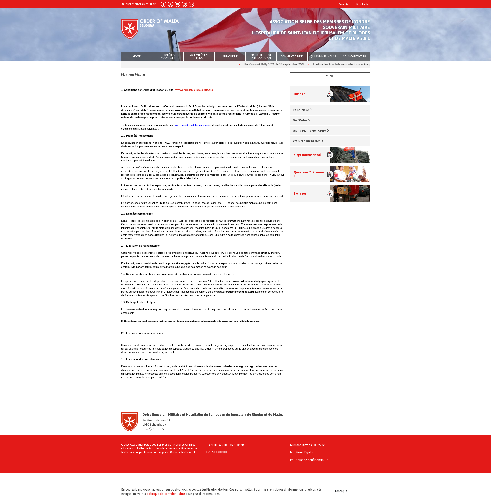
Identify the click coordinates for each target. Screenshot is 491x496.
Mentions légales (302, 452)
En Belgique (301, 109)
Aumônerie (230, 56)
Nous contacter (354, 56)
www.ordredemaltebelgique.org (194, 90)
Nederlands (362, 4)
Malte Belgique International (261, 56)
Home (137, 56)
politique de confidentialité (166, 493)
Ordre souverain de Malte (141, 4)
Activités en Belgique (199, 56)
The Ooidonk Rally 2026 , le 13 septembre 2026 (257, 64)
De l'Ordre (300, 120)
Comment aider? (292, 56)
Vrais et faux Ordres (306, 141)
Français (343, 4)
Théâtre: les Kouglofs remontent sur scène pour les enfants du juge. (340, 64)
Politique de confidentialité (309, 460)
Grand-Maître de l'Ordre (309, 130)
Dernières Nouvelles (168, 56)
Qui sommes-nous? (323, 56)
